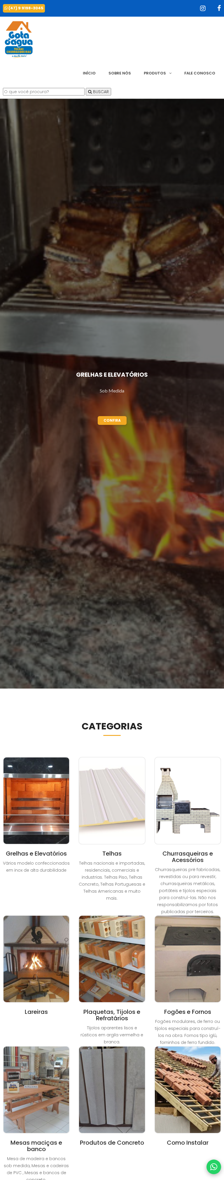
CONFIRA (112, 420)
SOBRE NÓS (119, 73)
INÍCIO (89, 73)
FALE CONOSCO (199, 73)
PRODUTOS (155, 73)
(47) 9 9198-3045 (25, 8)
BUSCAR (100, 92)
